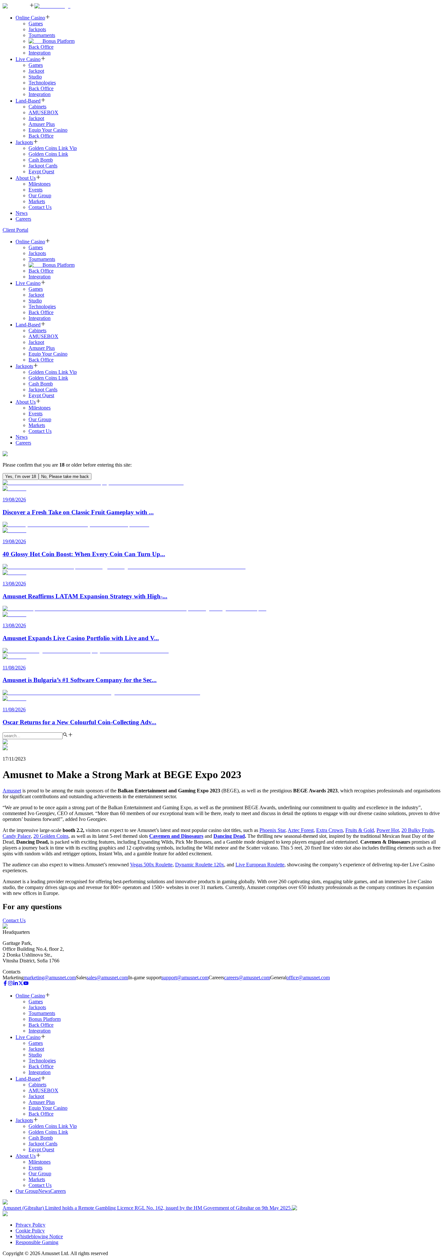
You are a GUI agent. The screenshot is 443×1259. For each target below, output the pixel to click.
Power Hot (388, 830)
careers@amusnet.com (247, 977)
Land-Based (28, 101)
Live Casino (28, 59)
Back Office (41, 47)
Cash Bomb (41, 160)
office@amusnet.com (308, 977)
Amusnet (12, 790)
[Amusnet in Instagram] (10, 984)
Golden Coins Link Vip (53, 148)
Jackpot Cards (43, 165)
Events (35, 189)
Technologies (42, 82)
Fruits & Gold (359, 830)
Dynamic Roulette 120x (199, 864)
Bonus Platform (58, 41)
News (22, 213)
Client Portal (15, 230)
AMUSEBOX (43, 112)
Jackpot (36, 71)
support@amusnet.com (185, 977)
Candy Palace (17, 836)
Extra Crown (329, 830)
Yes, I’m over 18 (20, 476)
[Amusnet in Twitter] (20, 984)
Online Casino (30, 17)
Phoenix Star (272, 830)
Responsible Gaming (37, 1242)
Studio (35, 76)
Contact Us (40, 207)
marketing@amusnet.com (50, 977)
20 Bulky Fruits (417, 830)
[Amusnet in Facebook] (5, 984)
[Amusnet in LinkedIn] (15, 984)
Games (36, 23)
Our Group (40, 195)
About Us (26, 178)
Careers (23, 219)
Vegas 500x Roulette (151, 864)
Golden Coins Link (48, 154)
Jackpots (37, 29)
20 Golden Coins (50, 836)
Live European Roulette (259, 864)
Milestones (40, 184)
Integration (40, 52)
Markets (37, 201)
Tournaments (42, 35)
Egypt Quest (41, 171)
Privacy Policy (30, 1225)
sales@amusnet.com (107, 977)
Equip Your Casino (48, 130)
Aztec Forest (301, 830)
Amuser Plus (42, 124)
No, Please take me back (65, 476)
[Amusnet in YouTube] (26, 984)
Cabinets (37, 106)
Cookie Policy (30, 1230)
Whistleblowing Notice (39, 1236)
